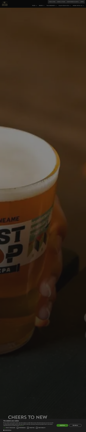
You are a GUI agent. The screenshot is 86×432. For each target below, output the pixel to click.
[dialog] (43, 425)
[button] (28, 430)
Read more (22, 425)
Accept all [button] (62, 425)
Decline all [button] (75, 425)
